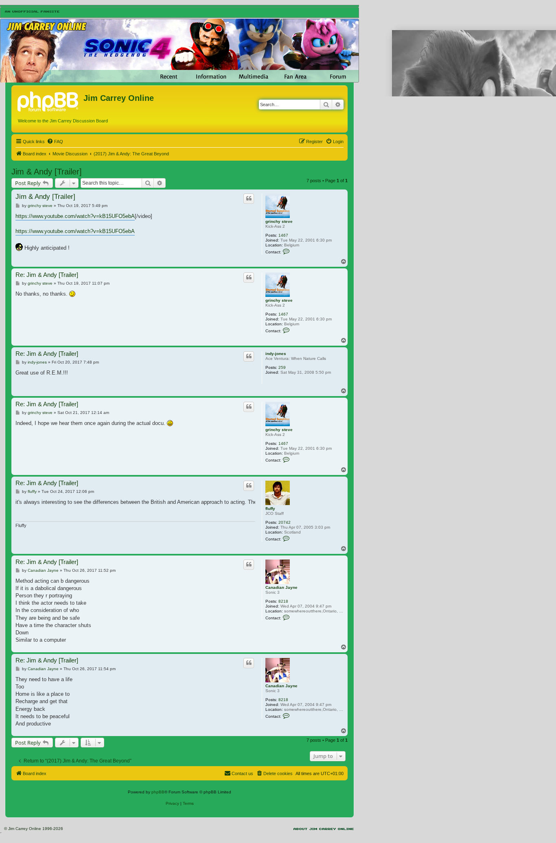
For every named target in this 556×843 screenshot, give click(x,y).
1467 (283, 235)
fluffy (270, 508)
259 (282, 367)
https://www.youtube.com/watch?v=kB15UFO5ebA (75, 216)
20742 (284, 522)
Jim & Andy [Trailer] (46, 171)
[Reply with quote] (248, 198)
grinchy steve (279, 221)
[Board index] (48, 100)
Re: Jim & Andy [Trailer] (46, 274)
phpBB (157, 792)
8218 (283, 601)
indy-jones (275, 353)
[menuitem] (55, 141)
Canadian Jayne (281, 587)
